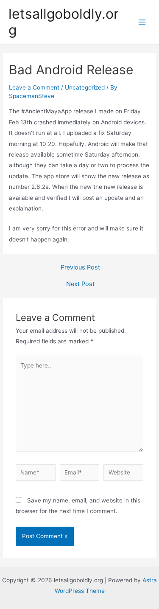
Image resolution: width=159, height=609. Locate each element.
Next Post (80, 284)
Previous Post (80, 267)
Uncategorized (85, 87)
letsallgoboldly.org (63, 22)
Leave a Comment (34, 87)
